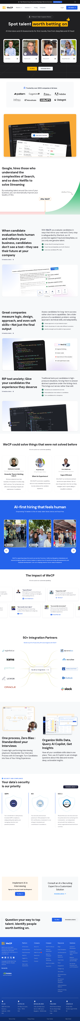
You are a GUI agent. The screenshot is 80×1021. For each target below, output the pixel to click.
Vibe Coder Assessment (25, 964)
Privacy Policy (31, 1019)
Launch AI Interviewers (73, 947)
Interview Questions (60, 956)
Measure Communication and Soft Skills (74, 959)
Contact (36, 961)
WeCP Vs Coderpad (48, 954)
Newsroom (36, 955)
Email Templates (62, 949)
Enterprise (42, 7)
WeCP (48, 230)
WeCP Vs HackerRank (49, 950)
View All (48, 966)
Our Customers (38, 949)
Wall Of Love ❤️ (38, 952)
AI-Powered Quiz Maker (62, 975)
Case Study (61, 960)
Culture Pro (25, 961)
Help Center (68, 1019)
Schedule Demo (45, 68)
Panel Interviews (26, 952)
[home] (7, 7)
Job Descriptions (62, 952)
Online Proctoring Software (62, 990)
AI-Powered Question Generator (61, 980)
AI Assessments (26, 949)
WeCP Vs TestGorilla (48, 959)
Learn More (68, 863)
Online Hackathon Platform (62, 986)
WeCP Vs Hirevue (50, 946)
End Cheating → (57, 2)
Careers (36, 958)
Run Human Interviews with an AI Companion (74, 965)
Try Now (32, 68)
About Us (36, 946)
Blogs (59, 946)
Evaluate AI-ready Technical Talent (73, 953)
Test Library (61, 971)
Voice (59, 963)
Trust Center (50, 1019)
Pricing (36, 7)
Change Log (61, 968)
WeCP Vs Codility (50, 963)
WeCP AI (24, 955)
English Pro (24, 958)
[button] (19, 8)
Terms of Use (12, 1019)
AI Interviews (25, 946)
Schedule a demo (60, 894)
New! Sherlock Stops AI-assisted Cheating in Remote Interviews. (36, 2)
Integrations (61, 965)
